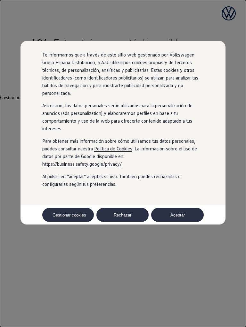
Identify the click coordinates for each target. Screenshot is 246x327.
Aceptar (177, 215)
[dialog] (123, 163)
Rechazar (122, 215)
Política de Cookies (113, 148)
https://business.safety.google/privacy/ (82, 164)
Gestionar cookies (69, 215)
